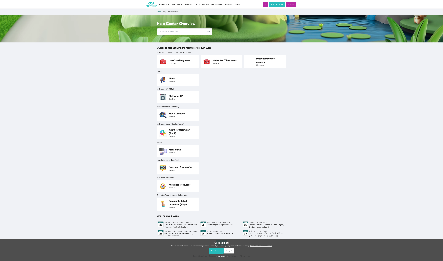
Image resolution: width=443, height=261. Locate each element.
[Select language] (265, 4)
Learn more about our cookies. (261, 246)
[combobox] (184, 31)
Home (159, 12)
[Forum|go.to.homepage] (151, 4)
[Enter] (159, 31)
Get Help (205, 4)
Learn (198, 4)
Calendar (228, 4)
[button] (221, 256)
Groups (237, 4)
